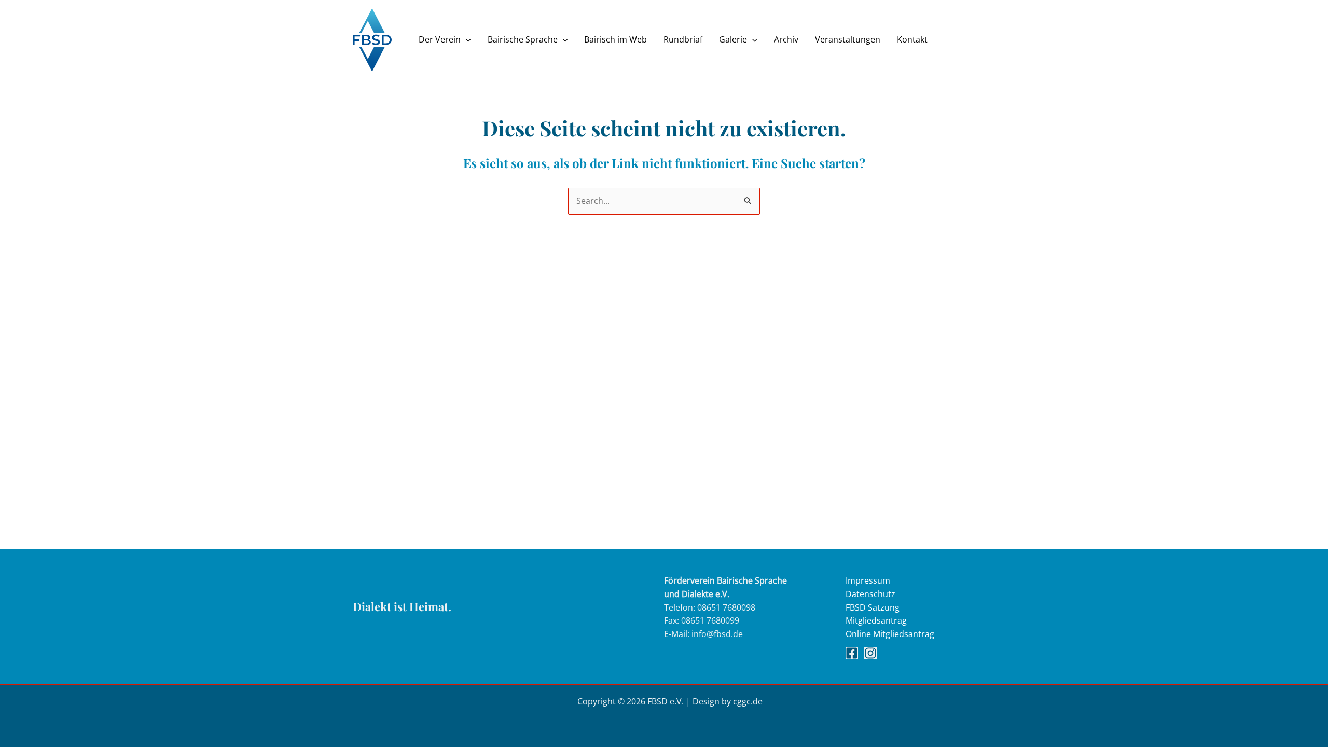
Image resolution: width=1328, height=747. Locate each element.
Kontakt (912, 40)
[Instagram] (870, 653)
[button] (466, 40)
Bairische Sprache (523, 40)
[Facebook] (852, 653)
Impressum (868, 580)
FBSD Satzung (873, 607)
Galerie (733, 40)
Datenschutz (870, 594)
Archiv (786, 40)
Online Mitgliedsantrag (890, 634)
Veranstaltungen (847, 40)
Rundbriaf (682, 40)
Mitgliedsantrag (876, 620)
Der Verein (440, 40)
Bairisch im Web (615, 40)
